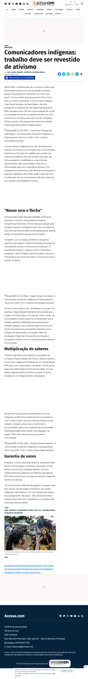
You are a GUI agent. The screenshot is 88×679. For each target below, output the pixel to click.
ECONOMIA (40, 10)
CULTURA (28, 14)
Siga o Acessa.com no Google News (21, 78)
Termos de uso (11, 630)
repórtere (19, 513)
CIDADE (13, 10)
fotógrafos (9, 513)
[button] (59, 74)
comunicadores (48, 510)
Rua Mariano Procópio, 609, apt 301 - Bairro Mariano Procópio (34, 638)
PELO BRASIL (59, 10)
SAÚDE (78, 10)
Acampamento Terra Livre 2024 (29, 510)
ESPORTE (30, 10)
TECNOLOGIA (38, 14)
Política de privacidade (15, 626)
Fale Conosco (10, 634)
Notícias (8, 47)
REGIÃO (21, 10)
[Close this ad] (86, 666)
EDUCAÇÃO (49, 14)
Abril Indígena (10, 510)
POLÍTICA (70, 10)
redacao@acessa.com (22, 646)
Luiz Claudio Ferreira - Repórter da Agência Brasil (26, 72)
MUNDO (49, 10)
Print (81, 74)
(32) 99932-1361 (22, 642)
